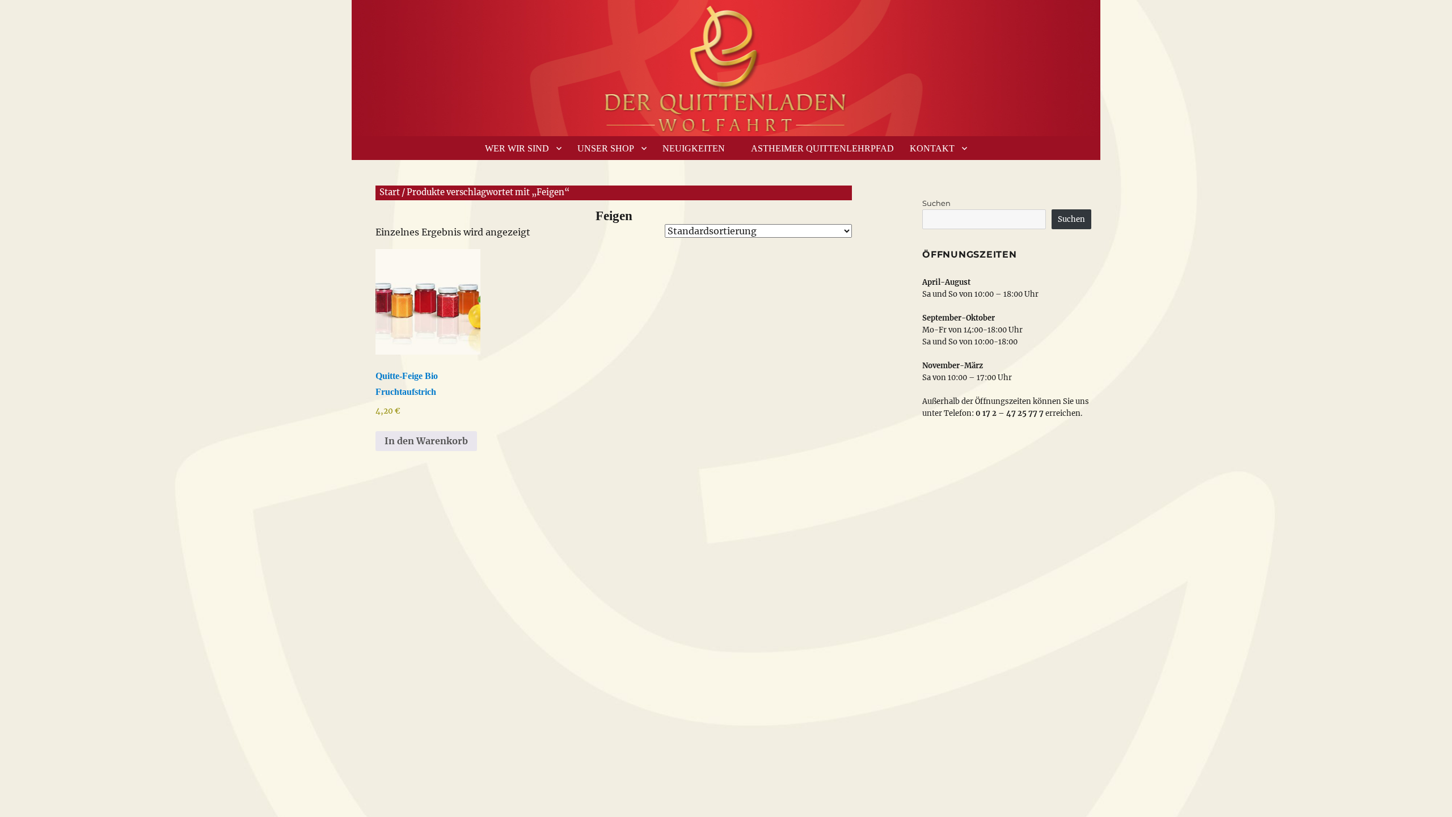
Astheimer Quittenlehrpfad (822, 148)
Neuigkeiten (693, 148)
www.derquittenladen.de (726, 65)
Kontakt (932, 148)
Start (389, 192)
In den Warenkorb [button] (426, 441)
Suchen (936, 203)
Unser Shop (605, 148)
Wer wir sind (517, 148)
